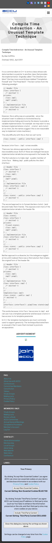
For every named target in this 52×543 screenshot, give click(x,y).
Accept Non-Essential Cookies (26, 488)
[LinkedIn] (38, 2)
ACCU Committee (11, 420)
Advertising (8, 448)
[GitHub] (41, 2)
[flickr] (45, 2)
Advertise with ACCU (12, 381)
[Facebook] (34, 2)
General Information (12, 441)
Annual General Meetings (14, 422)
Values (6, 391)
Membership (9, 443)
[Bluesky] (28, 2)
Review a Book (9, 417)
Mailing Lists (9, 396)
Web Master (9, 451)
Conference (8, 456)
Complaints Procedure (13, 425)
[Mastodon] (31, 2)
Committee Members (12, 386)
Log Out (7, 430)
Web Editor (8, 453)
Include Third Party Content (26, 513)
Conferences (9, 384)
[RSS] (48, 5)
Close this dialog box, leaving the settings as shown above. (26, 525)
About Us (7, 379)
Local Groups (9, 446)
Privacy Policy (9, 399)
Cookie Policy (9, 401)
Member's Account (11, 427)
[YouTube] (48, 2)
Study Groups (9, 394)
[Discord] (45, 5)
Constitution (9, 389)
